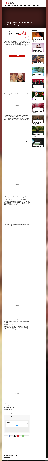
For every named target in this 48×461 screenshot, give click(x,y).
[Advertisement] (30, 2)
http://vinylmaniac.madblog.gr (27, 37)
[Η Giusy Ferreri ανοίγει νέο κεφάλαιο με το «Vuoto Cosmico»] (38, 130)
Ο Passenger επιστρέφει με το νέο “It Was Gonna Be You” (37, 146)
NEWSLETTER (34, 460)
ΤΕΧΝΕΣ (38, 5)
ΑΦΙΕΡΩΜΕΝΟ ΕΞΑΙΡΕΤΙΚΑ (11, 7)
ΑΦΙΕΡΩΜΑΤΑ (29, 5)
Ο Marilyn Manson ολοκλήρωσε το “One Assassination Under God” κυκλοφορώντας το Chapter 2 (37, 110)
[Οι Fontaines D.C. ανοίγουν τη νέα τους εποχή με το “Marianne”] (38, 83)
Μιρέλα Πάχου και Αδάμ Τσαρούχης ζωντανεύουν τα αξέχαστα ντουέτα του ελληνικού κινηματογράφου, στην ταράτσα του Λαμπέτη (37, 51)
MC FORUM (31, 460)
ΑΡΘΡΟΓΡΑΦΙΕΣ (34, 5)
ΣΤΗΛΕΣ (25, 5)
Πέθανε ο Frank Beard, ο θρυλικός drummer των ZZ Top (37, 63)
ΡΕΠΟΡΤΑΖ (9, 5)
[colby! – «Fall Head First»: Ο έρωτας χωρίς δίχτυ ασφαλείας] (38, 71)
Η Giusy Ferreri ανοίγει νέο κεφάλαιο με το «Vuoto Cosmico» (37, 134)
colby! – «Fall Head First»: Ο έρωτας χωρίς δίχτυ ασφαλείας (37, 75)
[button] (43, 5)
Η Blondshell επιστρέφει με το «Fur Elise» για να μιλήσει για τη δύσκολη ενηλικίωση (37, 99)
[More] (28, 436)
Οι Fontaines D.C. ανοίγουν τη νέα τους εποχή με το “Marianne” (37, 87)
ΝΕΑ (17, 5)
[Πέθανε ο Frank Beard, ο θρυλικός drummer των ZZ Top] (38, 59)
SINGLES (21, 5)
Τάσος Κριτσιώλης (28, 36)
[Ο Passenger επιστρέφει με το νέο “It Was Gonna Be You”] (38, 142)
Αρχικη (5, 5)
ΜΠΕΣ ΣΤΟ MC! (38, 460)
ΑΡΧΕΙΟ (7, 7)
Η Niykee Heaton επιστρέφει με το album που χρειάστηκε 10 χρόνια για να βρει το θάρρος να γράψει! (37, 122)
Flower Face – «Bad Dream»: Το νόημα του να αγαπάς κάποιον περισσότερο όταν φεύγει (37, 39)
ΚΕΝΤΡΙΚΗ (28, 460)
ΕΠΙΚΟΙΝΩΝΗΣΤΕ (42, 460)
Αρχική (4, 7)
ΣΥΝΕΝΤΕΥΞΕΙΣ (14, 5)
